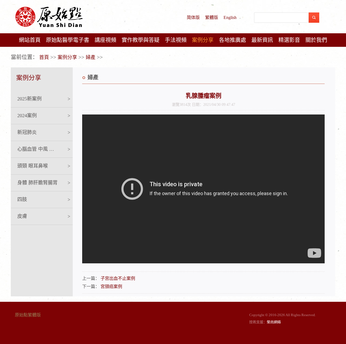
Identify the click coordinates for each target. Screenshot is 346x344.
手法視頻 (176, 40)
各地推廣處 (232, 40)
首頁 (44, 57)
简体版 (193, 17)
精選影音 (289, 40)
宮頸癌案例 (111, 286)
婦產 (90, 57)
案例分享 (203, 40)
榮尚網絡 (274, 322)
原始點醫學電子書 (67, 40)
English (230, 17)
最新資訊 (262, 40)
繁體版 (211, 17)
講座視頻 (105, 40)
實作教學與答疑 (140, 40)
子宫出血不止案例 (118, 278)
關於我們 (316, 40)
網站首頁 (30, 40)
